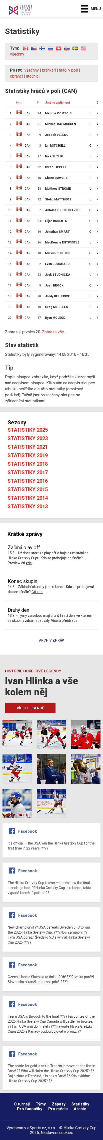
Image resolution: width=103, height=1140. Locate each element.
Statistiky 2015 (28, 489)
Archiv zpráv (51, 640)
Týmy (41, 1104)
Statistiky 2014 (28, 498)
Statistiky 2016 (28, 481)
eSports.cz (36, 1127)
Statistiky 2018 (28, 464)
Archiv (80, 1108)
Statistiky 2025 (28, 430)
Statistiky (80, 1104)
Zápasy (59, 1104)
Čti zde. (37, 592)
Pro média (58, 1108)
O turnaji (22, 1104)
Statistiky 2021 (28, 447)
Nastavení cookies (57, 1132)
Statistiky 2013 (28, 506)
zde (29, 563)
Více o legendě (30, 708)
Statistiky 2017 (28, 472)
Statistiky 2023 (28, 438)
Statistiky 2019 (28, 455)
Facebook (27, 831)
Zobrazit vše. (53, 332)
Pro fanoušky (29, 1108)
